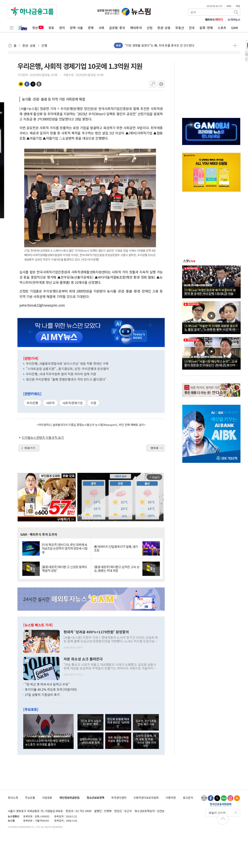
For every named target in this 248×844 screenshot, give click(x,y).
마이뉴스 (234, 19)
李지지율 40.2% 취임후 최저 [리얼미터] (51, 689)
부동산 (179, 27)
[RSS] (237, 798)
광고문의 (188, 797)
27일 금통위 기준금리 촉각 (42, 694)
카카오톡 (20, 84)
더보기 (235, 45)
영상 (35, 27)
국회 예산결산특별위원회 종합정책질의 (118, 740)
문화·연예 (206, 27)
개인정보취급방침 (69, 797)
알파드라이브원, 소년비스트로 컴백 (90, 740)
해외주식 (214, 19)
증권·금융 (163, 27)
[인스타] (230, 798)
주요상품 (30, 797)
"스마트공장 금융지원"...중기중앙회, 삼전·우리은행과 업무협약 (67, 369)
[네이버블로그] (224, 798)
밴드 (38, 84)
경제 (91, 27)
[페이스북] (211, 798)
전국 (192, 27)
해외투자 (136, 27)
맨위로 (155, 447)
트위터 (32, 84)
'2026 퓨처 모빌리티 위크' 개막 (90, 722)
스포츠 (222, 27)
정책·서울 (76, 27)
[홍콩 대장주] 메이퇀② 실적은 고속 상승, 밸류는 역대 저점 (116, 568)
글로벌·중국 (117, 27)
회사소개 (13, 797)
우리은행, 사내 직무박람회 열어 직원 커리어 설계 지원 (61, 374)
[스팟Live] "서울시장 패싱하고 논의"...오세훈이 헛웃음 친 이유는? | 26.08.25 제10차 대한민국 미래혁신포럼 (210, 363)
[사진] (41, 641)
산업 (149, 27)
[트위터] (217, 798)
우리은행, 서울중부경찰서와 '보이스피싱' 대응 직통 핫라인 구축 (67, 363)
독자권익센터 (118, 797)
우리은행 (32, 403)
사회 (101, 27)
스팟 (189, 260)
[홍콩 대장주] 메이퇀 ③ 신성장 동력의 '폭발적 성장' (64, 568)
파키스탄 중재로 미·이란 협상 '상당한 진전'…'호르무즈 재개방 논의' (166, 45)
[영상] (211, 281)
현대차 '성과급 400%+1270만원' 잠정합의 (96, 632)
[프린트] (161, 84)
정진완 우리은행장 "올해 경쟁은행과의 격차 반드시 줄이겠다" (66, 379)
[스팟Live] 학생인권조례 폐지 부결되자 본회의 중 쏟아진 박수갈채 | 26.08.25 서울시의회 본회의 (210, 291)
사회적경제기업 (72, 403)
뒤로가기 (29, 447)
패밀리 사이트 (217, 812)
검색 (236, 12)
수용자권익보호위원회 (146, 797)
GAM (234, 27)
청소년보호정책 (95, 797)
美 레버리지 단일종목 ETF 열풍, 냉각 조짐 (116, 548)
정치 (62, 27)
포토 (51, 27)
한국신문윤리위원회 (220, 805)
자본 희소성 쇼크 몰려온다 (83, 659)
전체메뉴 (12, 27)
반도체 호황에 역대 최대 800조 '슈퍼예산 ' (118, 722)
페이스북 (26, 84)
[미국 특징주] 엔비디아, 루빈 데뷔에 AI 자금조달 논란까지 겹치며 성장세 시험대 (64, 548)
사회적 (50, 403)
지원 (93, 403)
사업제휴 (47, 797)
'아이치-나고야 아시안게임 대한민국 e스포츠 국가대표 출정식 (48, 742)
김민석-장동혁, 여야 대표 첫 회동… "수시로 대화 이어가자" (146, 741)
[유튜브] (204, 798)
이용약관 (171, 797)
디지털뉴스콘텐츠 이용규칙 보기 (43, 437)
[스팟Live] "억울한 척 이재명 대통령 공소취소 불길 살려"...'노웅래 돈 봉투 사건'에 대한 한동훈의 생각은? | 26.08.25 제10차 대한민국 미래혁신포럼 (211, 327)
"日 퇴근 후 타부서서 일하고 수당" (47, 684)
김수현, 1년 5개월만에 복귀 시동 (146, 722)
